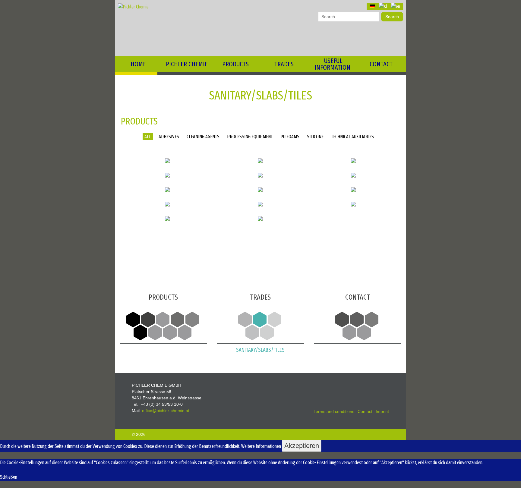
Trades (284, 64)
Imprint (382, 411)
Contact (381, 64)
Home (138, 64)
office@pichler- (165, 410)
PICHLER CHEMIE (187, 64)
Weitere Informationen (261, 446)
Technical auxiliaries (352, 137)
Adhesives (169, 137)
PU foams (289, 137)
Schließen (8, 477)
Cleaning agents (203, 137)
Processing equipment (250, 137)
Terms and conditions (334, 411)
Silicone (315, 137)
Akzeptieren (301, 445)
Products (235, 64)
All (147, 137)
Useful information (332, 64)
